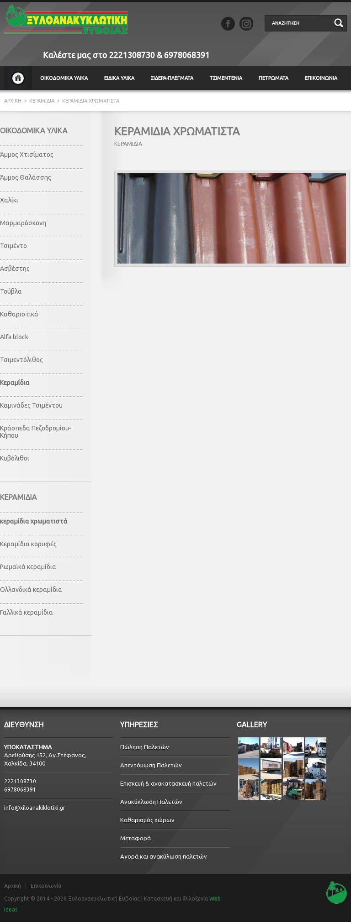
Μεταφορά (135, 838)
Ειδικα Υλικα (119, 78)
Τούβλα (11, 291)
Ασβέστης (15, 268)
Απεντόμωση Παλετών (151, 765)
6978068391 (187, 54)
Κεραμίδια (15, 382)
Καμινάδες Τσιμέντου (31, 405)
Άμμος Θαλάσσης (25, 177)
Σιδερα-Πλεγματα (172, 78)
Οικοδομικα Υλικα (64, 78)
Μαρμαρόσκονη (23, 223)
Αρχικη (13, 101)
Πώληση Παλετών (144, 747)
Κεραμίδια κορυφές (28, 544)
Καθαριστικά (19, 314)
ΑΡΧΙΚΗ (18, 78)
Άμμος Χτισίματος (26, 154)
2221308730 (132, 54)
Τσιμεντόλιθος (21, 359)
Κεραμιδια (41, 101)
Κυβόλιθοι (14, 458)
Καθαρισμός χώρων (147, 820)
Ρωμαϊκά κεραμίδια (28, 566)
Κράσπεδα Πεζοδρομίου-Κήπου (35, 432)
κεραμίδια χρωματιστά (34, 521)
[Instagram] (246, 24)
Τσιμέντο (13, 245)
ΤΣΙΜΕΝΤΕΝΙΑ (226, 78)
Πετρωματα (273, 78)
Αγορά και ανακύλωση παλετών (163, 856)
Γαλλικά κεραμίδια (26, 612)
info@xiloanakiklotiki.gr (34, 808)
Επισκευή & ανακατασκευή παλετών (168, 783)
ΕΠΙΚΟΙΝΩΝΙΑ (321, 78)
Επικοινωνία (46, 886)
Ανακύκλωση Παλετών (151, 801)
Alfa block (14, 337)
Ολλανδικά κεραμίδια (31, 589)
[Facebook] (228, 24)
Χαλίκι (9, 200)
